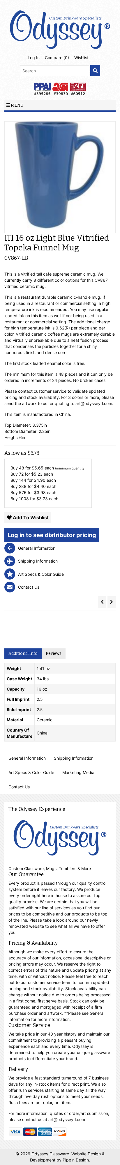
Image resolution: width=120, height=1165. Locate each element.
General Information (27, 758)
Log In (34, 57)
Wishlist (81, 57)
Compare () (57, 57)
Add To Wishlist (30, 517)
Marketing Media (78, 772)
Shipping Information (73, 758)
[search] (95, 70)
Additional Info (23, 653)
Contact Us (19, 786)
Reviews (53, 653)
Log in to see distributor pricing (52, 535)
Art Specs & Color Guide (31, 772)
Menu (17, 105)
